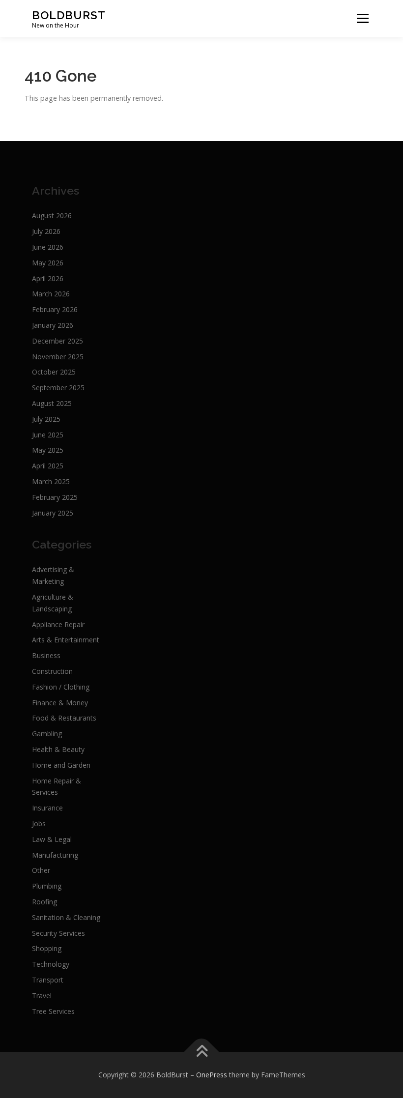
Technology (50, 964)
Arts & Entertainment (65, 639)
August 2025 (52, 403)
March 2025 (51, 481)
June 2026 (47, 247)
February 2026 (55, 309)
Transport (47, 979)
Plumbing (46, 886)
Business (46, 655)
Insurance (47, 807)
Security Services (58, 933)
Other (41, 870)
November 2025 (58, 356)
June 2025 (47, 434)
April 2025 (47, 465)
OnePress (211, 1074)
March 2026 (51, 293)
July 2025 (46, 419)
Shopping (46, 948)
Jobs (39, 823)
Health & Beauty (58, 749)
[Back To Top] (201, 1052)
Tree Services (53, 1011)
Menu (362, 18)
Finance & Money (60, 702)
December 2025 (57, 341)
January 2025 (52, 513)
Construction (52, 671)
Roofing (44, 901)
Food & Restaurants (64, 717)
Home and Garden (61, 765)
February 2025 (55, 497)
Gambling (47, 733)
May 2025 (47, 450)
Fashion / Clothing (60, 687)
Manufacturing (55, 855)
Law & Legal (52, 839)
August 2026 (52, 215)
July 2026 (46, 231)
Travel (42, 995)
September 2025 (58, 387)
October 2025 (54, 371)
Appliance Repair (58, 624)
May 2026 (47, 262)
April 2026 (47, 278)
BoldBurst (69, 14)
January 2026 (52, 325)
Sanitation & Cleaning (66, 917)
